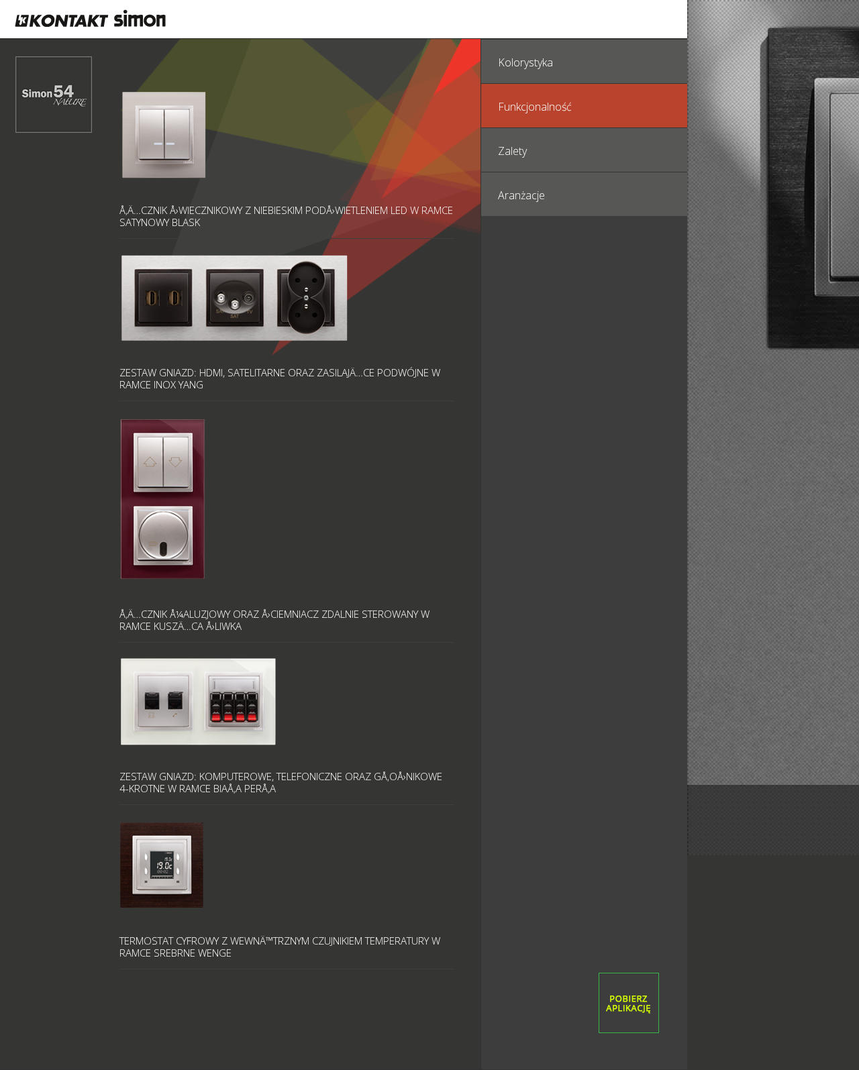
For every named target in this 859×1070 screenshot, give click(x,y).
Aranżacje (521, 195)
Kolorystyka (525, 62)
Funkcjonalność (535, 106)
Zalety (512, 151)
